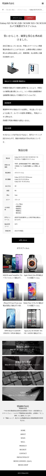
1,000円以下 (29, 18)
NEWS (23, 438)
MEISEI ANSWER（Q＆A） (23, 461)
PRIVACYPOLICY (23, 457)
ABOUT (23, 434)
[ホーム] (3, 9)
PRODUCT (23, 446)
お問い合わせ (23, 240)
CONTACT (23, 453)
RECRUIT (23, 449)
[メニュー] (42, 3)
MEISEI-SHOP (23, 465)
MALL (23, 442)
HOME (23, 430)
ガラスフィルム (17, 18)
